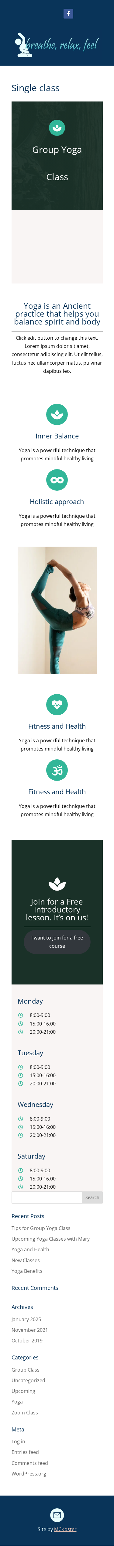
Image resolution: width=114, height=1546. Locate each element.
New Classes (26, 1260)
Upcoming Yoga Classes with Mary (51, 1238)
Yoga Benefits (27, 1271)
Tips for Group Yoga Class (41, 1228)
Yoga (17, 1401)
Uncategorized (28, 1380)
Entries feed (25, 1452)
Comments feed (30, 1463)
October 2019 (27, 1340)
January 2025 (26, 1319)
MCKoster (65, 1529)
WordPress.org (29, 1473)
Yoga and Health (30, 1249)
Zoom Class (25, 1412)
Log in (18, 1441)
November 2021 (30, 1330)
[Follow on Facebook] (68, 14)
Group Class (26, 1369)
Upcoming (23, 1391)
